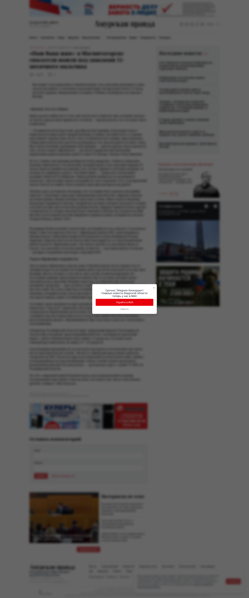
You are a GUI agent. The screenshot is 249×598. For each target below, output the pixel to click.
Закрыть (124, 309)
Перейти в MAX (124, 302)
